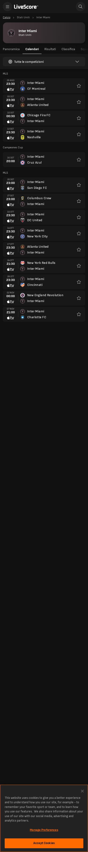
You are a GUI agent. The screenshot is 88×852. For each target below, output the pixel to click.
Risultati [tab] (50, 49)
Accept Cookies (44, 843)
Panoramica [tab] (11, 49)
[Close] (82, 791)
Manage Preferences (44, 830)
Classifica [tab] (68, 49)
